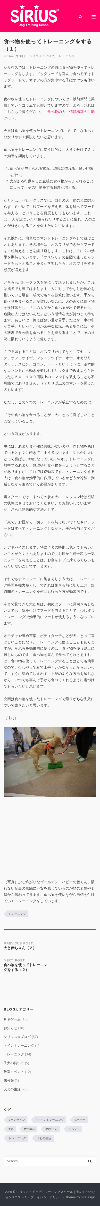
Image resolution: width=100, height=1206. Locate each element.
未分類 (9, 1080)
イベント (74, 1129)
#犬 (10, 1129)
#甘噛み (29, 1129)
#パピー (80, 1120)
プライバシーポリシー (46, 1197)
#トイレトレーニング (50, 1120)
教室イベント (14, 1071)
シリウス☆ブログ (41, 56)
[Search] (89, 1161)
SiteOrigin (88, 1197)
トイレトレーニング (19, 1045)
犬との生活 (12, 1089)
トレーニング (65, 56)
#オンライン (16, 1120)
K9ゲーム (51, 1129)
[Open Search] (80, 17)
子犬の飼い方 (14, 1063)
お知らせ (10, 1028)
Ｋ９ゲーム (12, 1019)
